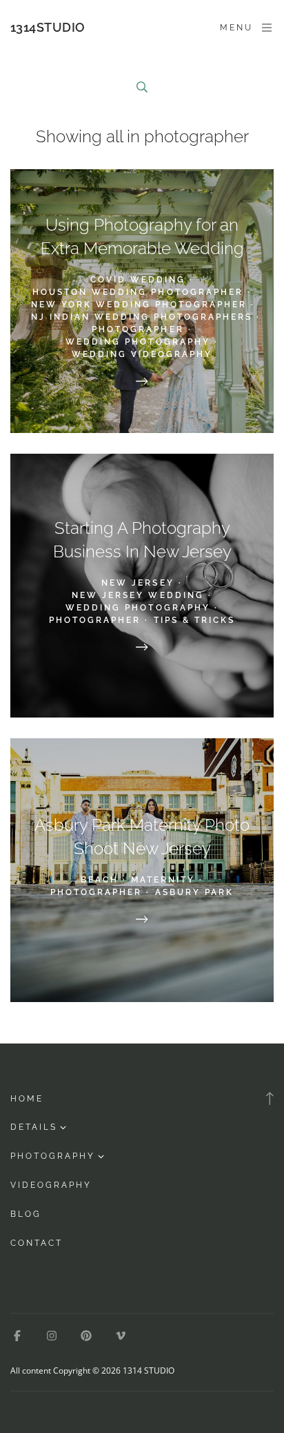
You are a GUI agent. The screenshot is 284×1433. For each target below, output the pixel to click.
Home (26, 1099)
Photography (52, 1156)
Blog (25, 1214)
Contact (36, 1243)
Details (33, 1127)
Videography (51, 1185)
